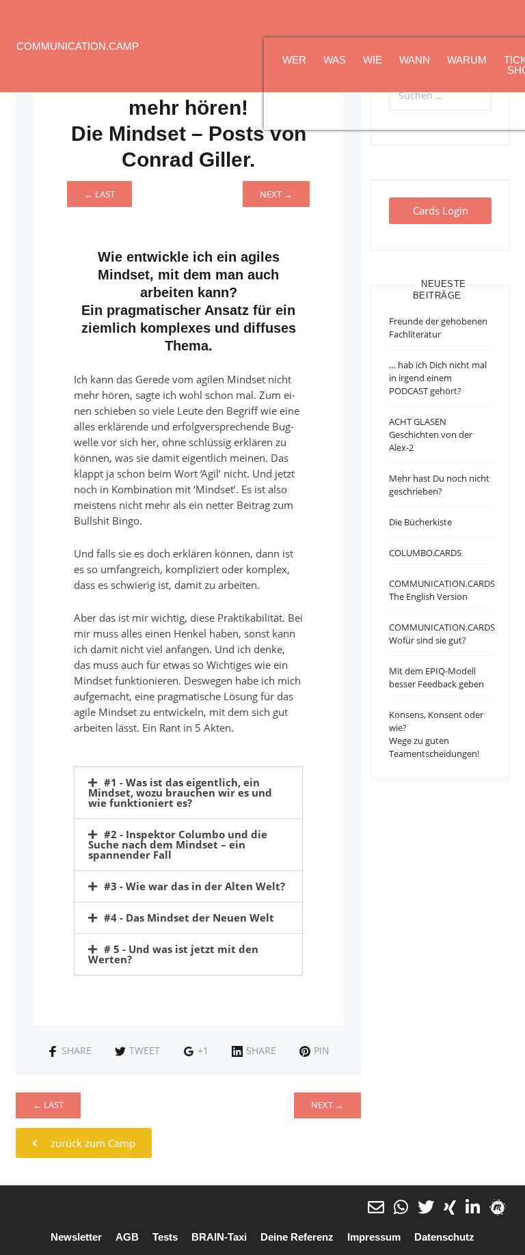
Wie (372, 60)
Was (334, 60)
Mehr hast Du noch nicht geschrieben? (439, 484)
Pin (321, 1050)
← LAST (99, 194)
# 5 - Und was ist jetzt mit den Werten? (173, 954)
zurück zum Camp (91, 1143)
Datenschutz (444, 1237)
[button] (188, 792)
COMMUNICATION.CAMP (77, 46)
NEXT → (276, 194)
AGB (127, 1237)
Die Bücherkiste (420, 522)
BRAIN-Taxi (219, 1237)
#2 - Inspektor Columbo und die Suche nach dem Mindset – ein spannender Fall (177, 844)
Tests (165, 1237)
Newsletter (76, 1237)
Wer (294, 60)
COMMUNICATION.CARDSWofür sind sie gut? (442, 633)
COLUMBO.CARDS (425, 553)
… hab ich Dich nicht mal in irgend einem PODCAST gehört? (438, 378)
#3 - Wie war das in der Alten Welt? (194, 886)
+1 (203, 1050)
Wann (414, 60)
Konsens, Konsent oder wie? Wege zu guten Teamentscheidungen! (436, 734)
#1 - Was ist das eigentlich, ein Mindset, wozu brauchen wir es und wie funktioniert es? (180, 792)
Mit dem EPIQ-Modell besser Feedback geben (436, 677)
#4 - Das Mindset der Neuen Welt (189, 917)
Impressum (374, 1237)
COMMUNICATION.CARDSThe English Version (442, 590)
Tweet (144, 1050)
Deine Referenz (297, 1237)
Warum (467, 60)
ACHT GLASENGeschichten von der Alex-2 (430, 434)
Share (77, 1050)
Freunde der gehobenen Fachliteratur (438, 327)
